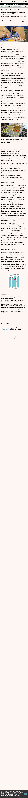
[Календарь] (12, 1)
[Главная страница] (1, 1)
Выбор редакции (5, 6)
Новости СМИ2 (5, 323)
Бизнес (7, 9)
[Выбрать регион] (17, 1)
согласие (19, 793)
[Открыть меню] (26, 1)
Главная (3, 9)
